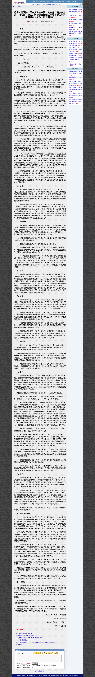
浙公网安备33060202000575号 (71, 675)
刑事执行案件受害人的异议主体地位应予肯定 (31, 638)
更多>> (20, 644)
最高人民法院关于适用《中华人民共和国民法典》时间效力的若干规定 (75, 83)
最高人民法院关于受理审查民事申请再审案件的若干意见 (75, 89)
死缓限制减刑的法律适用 (25, 633)
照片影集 (74, 1)
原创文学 (34, 4)
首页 (34, 1)
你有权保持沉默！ (23, 640)
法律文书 (49, 1)
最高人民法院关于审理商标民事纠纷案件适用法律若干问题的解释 (75, 101)
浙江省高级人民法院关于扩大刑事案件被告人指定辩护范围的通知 (36, 642)
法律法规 (63, 1)
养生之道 (61, 4)
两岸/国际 (50, 4)
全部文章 (38, 1)
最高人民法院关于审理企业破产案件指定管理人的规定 (75, 33)
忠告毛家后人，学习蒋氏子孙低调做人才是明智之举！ (75, 59)
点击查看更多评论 (39, 671)
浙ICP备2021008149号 (56, 675)
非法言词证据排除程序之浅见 (26, 635)
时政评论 (45, 4)
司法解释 (68, 1)
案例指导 (58, 1)
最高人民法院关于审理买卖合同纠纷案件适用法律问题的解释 (75, 95)
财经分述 (55, 4)
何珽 (49, 675)
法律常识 (54, 1)
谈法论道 (44, 1)
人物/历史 (39, 4)
